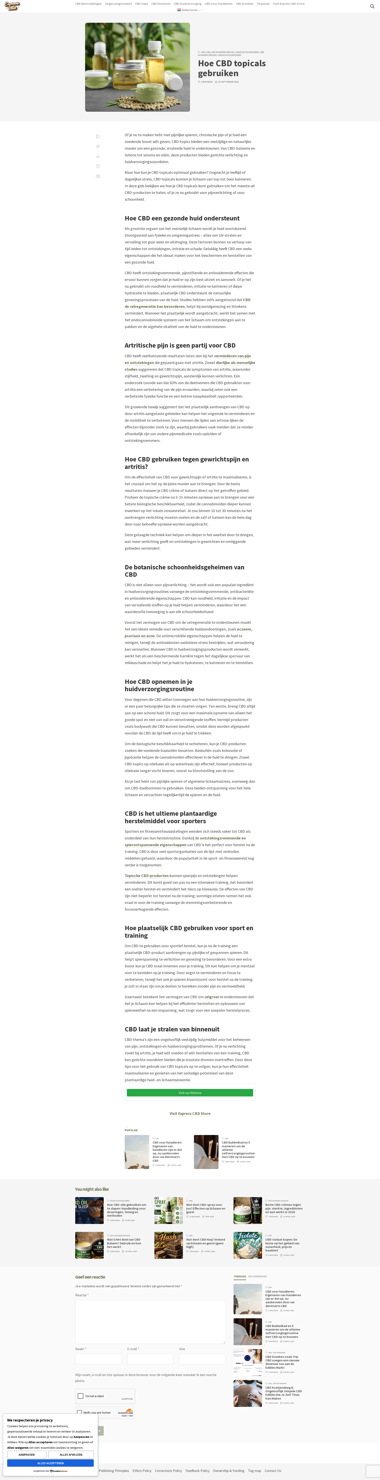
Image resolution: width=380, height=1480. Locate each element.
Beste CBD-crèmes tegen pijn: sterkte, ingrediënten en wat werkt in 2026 (284, 1208)
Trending (240, 1276)
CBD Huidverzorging (223, 52)
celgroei (211, 996)
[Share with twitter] (97, 146)
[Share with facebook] (97, 136)
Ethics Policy (142, 1470)
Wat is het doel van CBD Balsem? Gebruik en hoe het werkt (124, 1243)
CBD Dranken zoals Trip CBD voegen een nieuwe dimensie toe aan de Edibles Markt (282, 1362)
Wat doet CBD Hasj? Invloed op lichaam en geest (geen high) (205, 1243)
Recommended (257, 1276)
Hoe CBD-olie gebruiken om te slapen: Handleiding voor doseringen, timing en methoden (126, 1210)
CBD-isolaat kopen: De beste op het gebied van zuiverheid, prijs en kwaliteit (282, 1244)
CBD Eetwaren (279, 1383)
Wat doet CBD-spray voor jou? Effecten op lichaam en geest (205, 1208)
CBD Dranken (279, 1352)
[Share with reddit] (97, 156)
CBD (203, 52)
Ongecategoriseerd (247, 52)
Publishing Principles (114, 1470)
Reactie (82, 1295)
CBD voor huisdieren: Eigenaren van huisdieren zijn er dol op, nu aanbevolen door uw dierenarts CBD (167, 1151)
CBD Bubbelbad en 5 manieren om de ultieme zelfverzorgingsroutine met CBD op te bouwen (282, 1331)
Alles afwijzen (71, 1454)
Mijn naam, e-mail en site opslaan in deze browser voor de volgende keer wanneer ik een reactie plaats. (145, 1377)
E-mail (133, 1349)
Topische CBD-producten (147, 875)
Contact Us (273, 1470)
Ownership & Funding (228, 1470)
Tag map (254, 1470)
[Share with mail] (97, 176)
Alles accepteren (50, 1463)
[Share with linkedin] (97, 166)
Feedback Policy (197, 1470)
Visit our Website (190, 1093)
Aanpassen (27, 1454)
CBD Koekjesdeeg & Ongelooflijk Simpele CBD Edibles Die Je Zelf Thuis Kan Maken (283, 1393)
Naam (80, 1349)
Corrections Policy (168, 1470)
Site (182, 1349)
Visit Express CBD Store (190, 1113)
